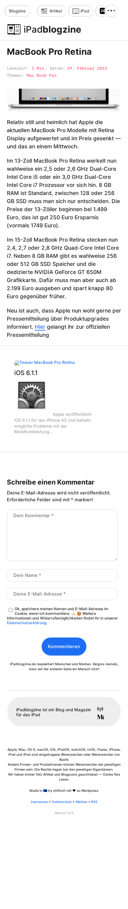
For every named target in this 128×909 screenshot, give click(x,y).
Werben (81, 802)
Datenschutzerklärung (26, 622)
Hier (40, 326)
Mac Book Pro (42, 75)
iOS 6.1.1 (26, 373)
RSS (94, 802)
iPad (84, 10)
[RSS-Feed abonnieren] (98, 710)
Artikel (55, 10)
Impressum (39, 802)
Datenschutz (62, 802)
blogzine (52, 29)
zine (17, 10)
